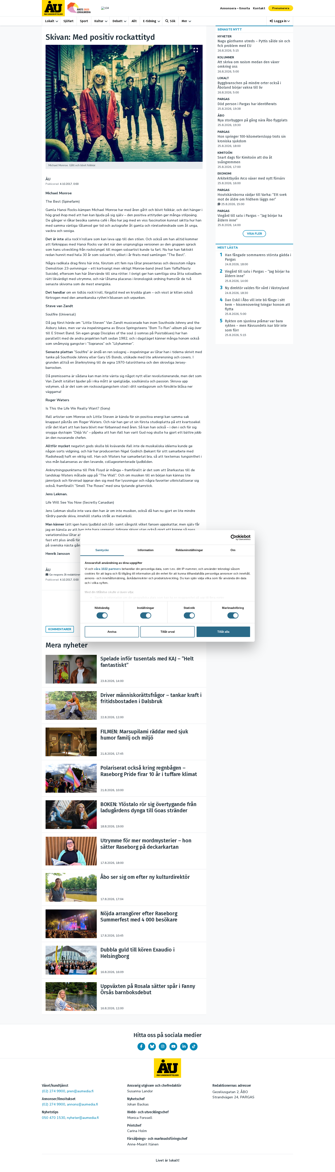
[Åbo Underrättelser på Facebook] (141, 1046)
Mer (184, 21)
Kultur (98, 21)
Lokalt (49, 21)
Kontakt (259, 8)
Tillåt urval (168, 631)
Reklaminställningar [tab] (189, 550)
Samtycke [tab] (102, 550)
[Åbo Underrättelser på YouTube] (173, 1046)
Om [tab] (233, 550)
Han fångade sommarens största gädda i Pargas (258, 259)
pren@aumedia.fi (80, 1091)
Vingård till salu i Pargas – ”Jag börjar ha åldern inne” (257, 276)
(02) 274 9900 (53, 1091)
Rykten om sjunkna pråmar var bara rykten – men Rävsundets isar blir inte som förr (256, 328)
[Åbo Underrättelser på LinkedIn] (184, 1046)
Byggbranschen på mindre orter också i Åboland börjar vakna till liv (249, 87)
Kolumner (226, 57)
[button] (280, 21)
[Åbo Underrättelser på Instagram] (163, 1046)
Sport (84, 21)
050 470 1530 (53, 1117)
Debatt (118, 21)
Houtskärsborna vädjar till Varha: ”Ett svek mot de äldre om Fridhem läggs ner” (252, 199)
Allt (134, 21)
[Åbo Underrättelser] (167, 1068)
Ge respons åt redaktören (65, 574)
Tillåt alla (223, 631)
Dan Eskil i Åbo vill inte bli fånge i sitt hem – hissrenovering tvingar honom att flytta (257, 307)
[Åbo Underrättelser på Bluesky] (152, 1046)
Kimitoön (225, 153)
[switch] (145, 615)
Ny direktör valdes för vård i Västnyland (257, 290)
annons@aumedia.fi (82, 1104)
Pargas (224, 99)
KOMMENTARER (59, 629)
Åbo (221, 116)
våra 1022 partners (107, 568)
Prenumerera (280, 8)
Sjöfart (68, 21)
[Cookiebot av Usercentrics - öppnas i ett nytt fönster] (233, 537)
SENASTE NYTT (230, 29)
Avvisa (111, 631)
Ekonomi (224, 173)
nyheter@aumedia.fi (83, 1117)
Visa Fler (254, 234)
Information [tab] (146, 550)
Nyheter (224, 36)
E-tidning (149, 21)
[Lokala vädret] (103, 8)
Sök (172, 21)
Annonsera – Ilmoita (235, 8)
